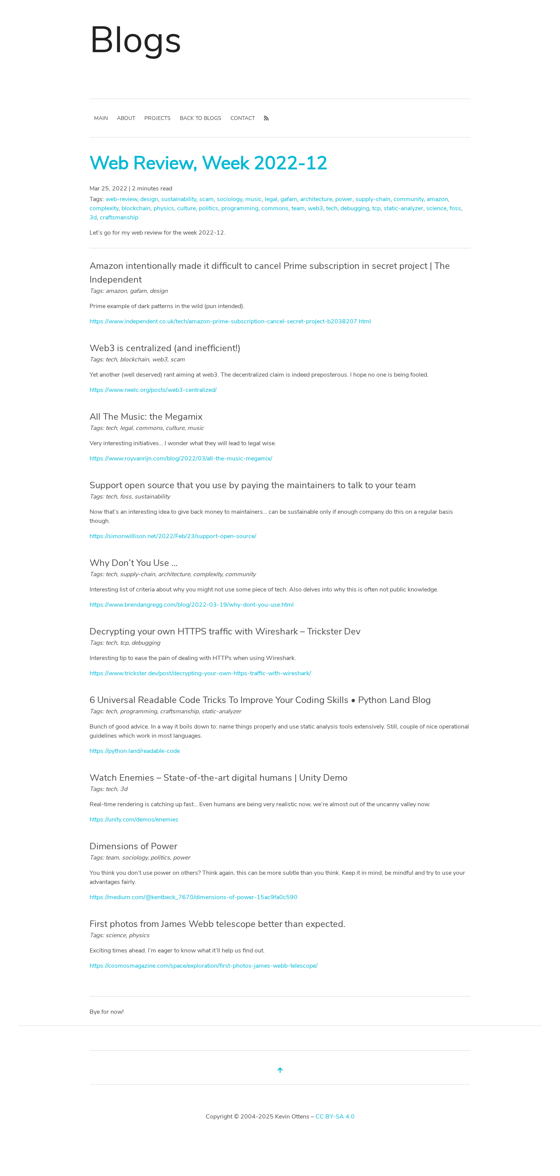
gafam (288, 199)
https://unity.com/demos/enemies (134, 819)
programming (239, 208)
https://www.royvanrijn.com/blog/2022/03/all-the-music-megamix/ (181, 458)
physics (164, 208)
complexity (104, 208)
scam (206, 199)
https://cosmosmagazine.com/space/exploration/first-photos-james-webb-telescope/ (204, 966)
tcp (376, 208)
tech (332, 208)
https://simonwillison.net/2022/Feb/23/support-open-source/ (173, 536)
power (343, 199)
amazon (437, 199)
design (149, 199)
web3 (315, 208)
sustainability (178, 199)
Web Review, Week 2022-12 (209, 163)
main (101, 118)
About (126, 118)
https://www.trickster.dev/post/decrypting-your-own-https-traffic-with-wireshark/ (200, 673)
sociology (229, 199)
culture (186, 208)
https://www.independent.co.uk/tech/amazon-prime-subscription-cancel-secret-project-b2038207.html (230, 321)
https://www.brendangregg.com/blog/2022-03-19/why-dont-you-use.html (192, 605)
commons (274, 208)
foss (455, 208)
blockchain (136, 208)
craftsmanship (119, 217)
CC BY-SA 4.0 (335, 1116)
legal (271, 199)
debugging (355, 208)
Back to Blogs (200, 118)
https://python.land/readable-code (135, 751)
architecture (316, 199)
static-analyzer (403, 208)
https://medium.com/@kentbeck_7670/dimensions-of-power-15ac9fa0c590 (194, 897)
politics (208, 208)
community (409, 199)
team (298, 208)
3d (93, 217)
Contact (242, 118)
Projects (157, 118)
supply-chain (372, 199)
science (436, 208)
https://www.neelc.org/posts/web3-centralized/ (153, 390)
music (253, 199)
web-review (121, 199)
